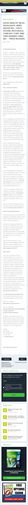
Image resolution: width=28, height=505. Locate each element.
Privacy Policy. (15, 386)
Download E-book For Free (14, 478)
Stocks (15, 412)
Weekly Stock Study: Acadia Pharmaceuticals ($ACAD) (15, 437)
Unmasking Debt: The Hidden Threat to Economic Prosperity (16, 416)
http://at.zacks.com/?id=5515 (16, 207)
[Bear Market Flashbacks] (5, 431)
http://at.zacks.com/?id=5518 (10, 290)
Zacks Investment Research (10, 347)
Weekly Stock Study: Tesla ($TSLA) (15, 409)
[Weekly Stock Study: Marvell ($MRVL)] (5, 424)
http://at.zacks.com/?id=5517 (10, 248)
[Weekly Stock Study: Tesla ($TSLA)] (5, 410)
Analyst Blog (6, 84)
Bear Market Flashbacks (14, 430)
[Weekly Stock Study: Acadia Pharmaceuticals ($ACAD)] (5, 437)
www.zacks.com (10, 336)
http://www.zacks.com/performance (14, 294)
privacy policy (20, 1)
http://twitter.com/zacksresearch (11, 303)
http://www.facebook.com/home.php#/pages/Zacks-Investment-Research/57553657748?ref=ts (13, 310)
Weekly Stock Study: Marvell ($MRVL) (15, 423)
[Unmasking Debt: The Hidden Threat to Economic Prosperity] (5, 417)
